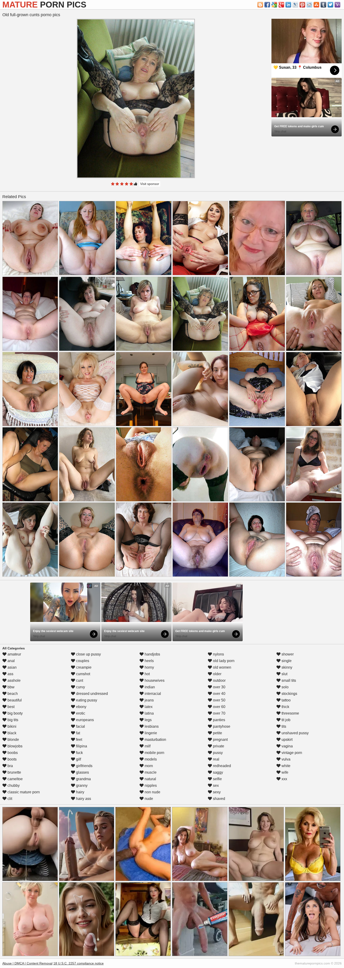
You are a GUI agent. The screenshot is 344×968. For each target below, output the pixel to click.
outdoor (219, 680)
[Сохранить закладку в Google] (274, 5)
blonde (13, 740)
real (215, 759)
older (216, 674)
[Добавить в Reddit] (309, 5)
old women (221, 667)
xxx (284, 779)
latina (149, 713)
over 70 (218, 713)
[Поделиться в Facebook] (267, 5)
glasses (82, 772)
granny (81, 785)
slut (284, 674)
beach (12, 694)
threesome (290, 713)
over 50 (218, 700)
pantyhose (221, 726)
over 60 (218, 707)
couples (82, 661)
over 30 (218, 687)
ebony (80, 707)
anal (11, 661)
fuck (79, 753)
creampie (83, 667)
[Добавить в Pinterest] (302, 5)
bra (10, 766)
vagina (287, 746)
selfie (217, 779)
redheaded (221, 766)
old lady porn (223, 661)
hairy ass (83, 799)
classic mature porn (23, 792)
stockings (289, 694)
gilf (78, 759)
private (218, 746)
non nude (152, 792)
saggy (217, 772)
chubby (13, 785)
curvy (80, 687)
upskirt (287, 740)
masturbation (155, 740)
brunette (14, 772)
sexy (216, 792)
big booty (15, 713)
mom (148, 766)
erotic (80, 713)
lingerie (150, 733)
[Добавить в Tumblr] (323, 5)
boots (12, 759)
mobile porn (154, 753)
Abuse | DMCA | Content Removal (27, 963)
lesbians (151, 726)
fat (77, 733)
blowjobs (14, 746)
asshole (14, 680)
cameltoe (15, 779)
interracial (152, 694)
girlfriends (83, 766)
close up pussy (88, 654)
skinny (286, 667)
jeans (149, 700)
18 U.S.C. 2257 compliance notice (78, 963)
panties (218, 720)
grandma (83, 779)
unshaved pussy (295, 733)
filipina (81, 746)
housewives (154, 680)
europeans (84, 720)
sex (215, 785)
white (285, 766)
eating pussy (86, 700)
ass (10, 674)
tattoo (286, 700)
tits (283, 726)
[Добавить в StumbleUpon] (316, 5)
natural (150, 779)
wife (284, 772)
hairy (79, 792)
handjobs (152, 654)
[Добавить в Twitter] (330, 5)
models (150, 759)
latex (148, 707)
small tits (288, 680)
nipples (150, 785)
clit (9, 799)
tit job (285, 720)
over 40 (218, 694)
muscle (150, 772)
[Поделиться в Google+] (281, 5)
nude (148, 799)
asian (12, 667)
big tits (12, 720)
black (11, 733)
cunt (79, 680)
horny (149, 667)
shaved (218, 799)
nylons (218, 654)
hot (147, 674)
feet (78, 740)
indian (149, 687)
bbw (11, 687)
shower (287, 654)
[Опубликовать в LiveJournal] (295, 5)
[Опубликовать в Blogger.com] (260, 5)
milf (147, 746)
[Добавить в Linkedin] (288, 5)
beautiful (14, 700)
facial (80, 726)
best (11, 707)
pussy (217, 753)
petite (217, 733)
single (286, 661)
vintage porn (291, 753)
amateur (14, 654)
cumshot (82, 674)
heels (149, 661)
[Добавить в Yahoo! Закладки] (337, 5)
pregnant (220, 740)
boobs (12, 753)
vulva (285, 759)
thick (285, 707)
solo (285, 687)
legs (148, 720)
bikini (11, 726)
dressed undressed (91, 694)
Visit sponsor (149, 184)
